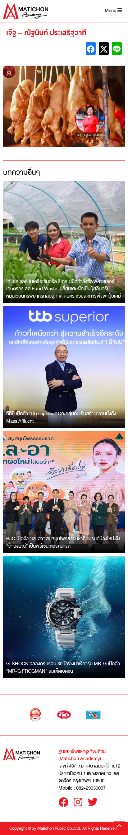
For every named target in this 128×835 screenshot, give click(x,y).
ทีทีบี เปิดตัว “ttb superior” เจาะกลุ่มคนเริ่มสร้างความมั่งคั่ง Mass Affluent (61, 417)
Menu (111, 10)
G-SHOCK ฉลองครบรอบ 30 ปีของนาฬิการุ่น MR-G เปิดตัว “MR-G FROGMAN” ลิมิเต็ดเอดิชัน (63, 667)
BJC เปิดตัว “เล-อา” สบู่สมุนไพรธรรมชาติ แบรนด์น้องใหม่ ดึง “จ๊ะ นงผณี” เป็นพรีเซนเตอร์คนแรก (63, 542)
